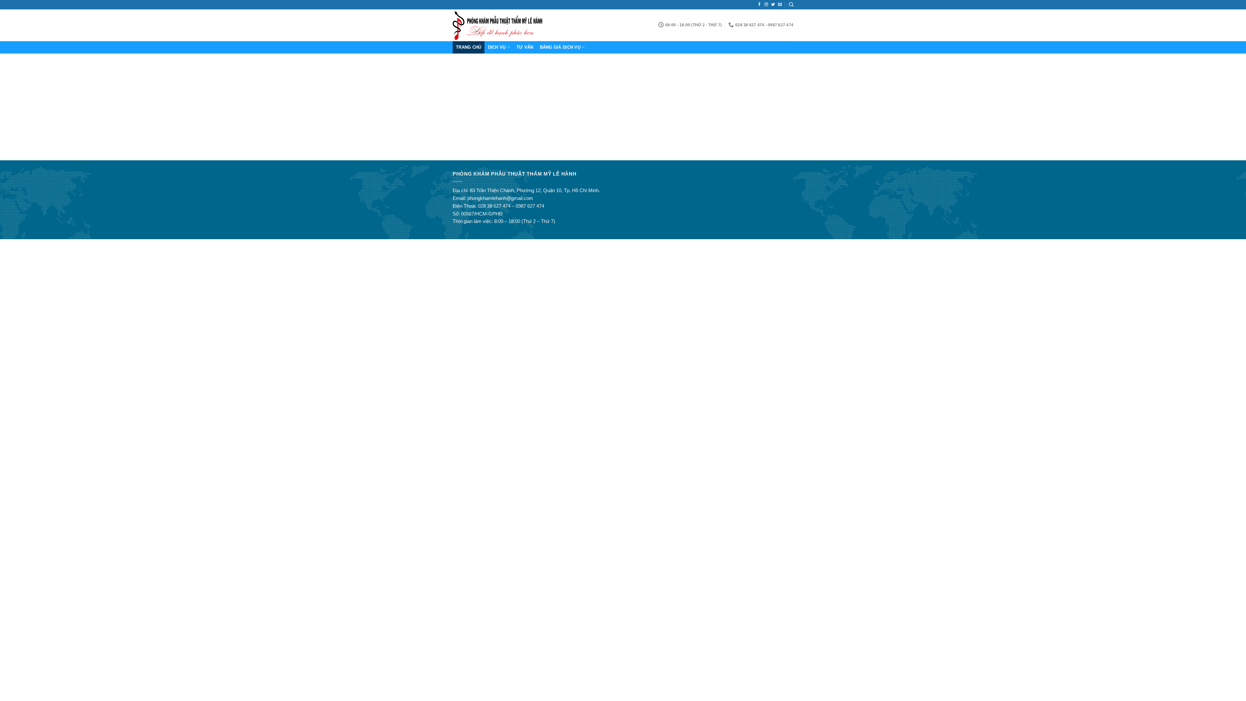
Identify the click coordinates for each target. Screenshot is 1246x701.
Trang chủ (468, 47)
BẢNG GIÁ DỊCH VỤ (560, 47)
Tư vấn (525, 47)
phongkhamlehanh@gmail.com (500, 198)
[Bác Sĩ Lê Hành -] (500, 25)
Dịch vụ (497, 47)
